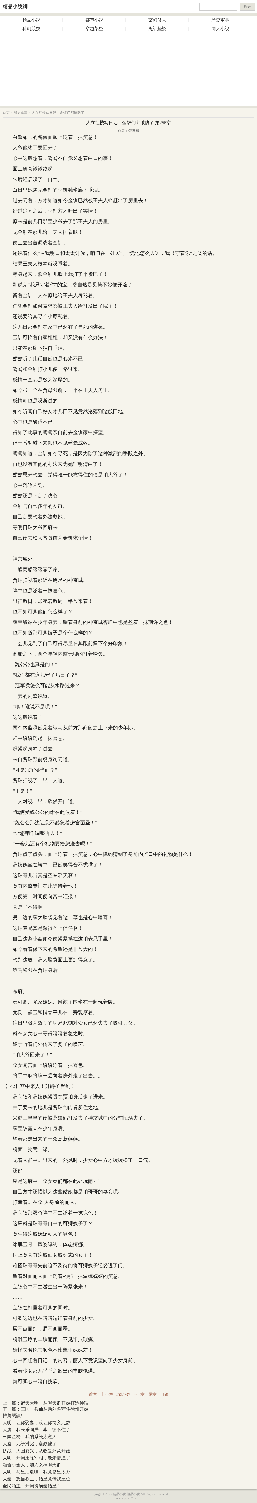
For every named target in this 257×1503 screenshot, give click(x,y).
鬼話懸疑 (157, 28)
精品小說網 (15, 6)
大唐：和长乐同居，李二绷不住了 (36, 1429)
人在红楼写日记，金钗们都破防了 (58, 113)
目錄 (164, 1394)
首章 (93, 1394)
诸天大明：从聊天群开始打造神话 (54, 1403)
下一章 (138, 1394)
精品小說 (31, 19)
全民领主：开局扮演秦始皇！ (32, 1485)
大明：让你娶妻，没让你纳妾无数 (36, 1422)
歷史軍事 (220, 19)
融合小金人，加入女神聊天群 (32, 1464)
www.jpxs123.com (128, 1498)
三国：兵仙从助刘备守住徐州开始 (54, 1409)
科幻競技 (31, 28)
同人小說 (220, 28)
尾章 (152, 1394)
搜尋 (247, 6)
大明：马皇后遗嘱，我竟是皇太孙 (36, 1471)
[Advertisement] (128, 71)
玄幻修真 (157, 19)
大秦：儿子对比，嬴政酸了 (30, 1443)
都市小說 (94, 19)
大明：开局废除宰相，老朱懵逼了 (36, 1457)
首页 (6, 113)
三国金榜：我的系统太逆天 (30, 1436)
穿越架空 (94, 28)
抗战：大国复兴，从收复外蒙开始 (36, 1450)
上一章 (107, 1394)
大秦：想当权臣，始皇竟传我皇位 (36, 1478)
